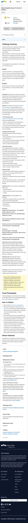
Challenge (3, 12)
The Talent (3, 477)
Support (2, 507)
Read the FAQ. (13, 380)
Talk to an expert (14, 500)
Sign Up (18, 1)
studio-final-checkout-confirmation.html (11, 118)
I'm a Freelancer (18, 474)
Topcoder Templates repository (10, 434)
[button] (10, 2)
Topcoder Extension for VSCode (10, 432)
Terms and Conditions (5, 509)
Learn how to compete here (17, 305)
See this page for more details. (11, 299)
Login (24, 1)
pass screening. (16, 400)
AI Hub (16, 484)
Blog (16, 486)
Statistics (17, 492)
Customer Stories (4, 479)
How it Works (4, 474)
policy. (4, 391)
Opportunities (18, 477)
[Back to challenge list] (2, 5)
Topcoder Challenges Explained (10, 351)
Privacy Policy (4, 512)
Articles (16, 489)
